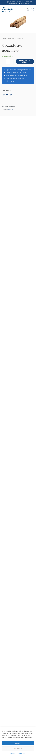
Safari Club (11, 39)
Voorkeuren (18, 749)
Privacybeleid (20, 753)
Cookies (12, 753)
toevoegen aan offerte (24, 61)
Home (4, 39)
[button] (32, 9)
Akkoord (18, 743)
